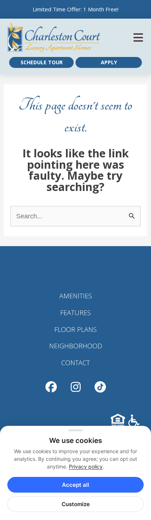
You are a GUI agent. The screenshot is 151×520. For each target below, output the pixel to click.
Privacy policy (86, 466)
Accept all (75, 484)
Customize (76, 504)
